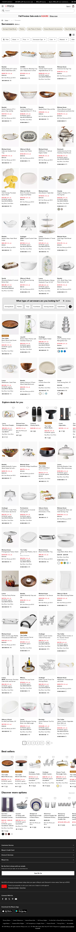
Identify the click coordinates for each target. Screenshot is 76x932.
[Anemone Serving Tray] (65, 54)
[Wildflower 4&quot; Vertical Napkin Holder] (47, 136)
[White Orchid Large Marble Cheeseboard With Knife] (10, 621)
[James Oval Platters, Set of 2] (28, 537)
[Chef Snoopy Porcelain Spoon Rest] (10, 178)
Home (6, 20)
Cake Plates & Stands (34, 29)
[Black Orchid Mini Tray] (47, 537)
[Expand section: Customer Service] (38, 845)
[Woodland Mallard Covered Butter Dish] (10, 265)
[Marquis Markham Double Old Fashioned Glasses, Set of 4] (64, 804)
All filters (68, 301)
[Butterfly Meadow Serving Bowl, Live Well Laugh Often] (28, 707)
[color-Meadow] (65, 563)
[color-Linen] (40, 393)
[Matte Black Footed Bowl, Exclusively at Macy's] (51, 414)
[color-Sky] (46, 393)
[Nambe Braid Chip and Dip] (47, 94)
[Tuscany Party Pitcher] (10, 581)
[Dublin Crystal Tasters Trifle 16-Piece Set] (47, 621)
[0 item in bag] (73, 6)
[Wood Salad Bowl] (47, 452)
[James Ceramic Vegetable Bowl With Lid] (65, 707)
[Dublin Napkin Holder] (47, 324)
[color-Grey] (59, 351)
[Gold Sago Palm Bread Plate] (65, 224)
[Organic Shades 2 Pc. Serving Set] (65, 178)
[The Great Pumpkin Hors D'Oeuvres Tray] (8, 414)
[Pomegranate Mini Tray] (22, 414)
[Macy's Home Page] (9, 6)
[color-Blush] (6, 834)
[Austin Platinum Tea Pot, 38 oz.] (47, 707)
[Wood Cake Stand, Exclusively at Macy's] (21, 763)
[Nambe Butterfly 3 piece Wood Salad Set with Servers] (10, 452)
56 (48, 743)
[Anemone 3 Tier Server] (47, 581)
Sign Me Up (38, 873)
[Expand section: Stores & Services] (38, 855)
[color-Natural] (62, 209)
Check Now (23, 888)
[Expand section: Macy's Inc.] (38, 859)
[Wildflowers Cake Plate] (10, 368)
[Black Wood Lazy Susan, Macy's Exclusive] (7, 763)
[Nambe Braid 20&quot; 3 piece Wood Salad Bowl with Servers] (10, 54)
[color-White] (43, 393)
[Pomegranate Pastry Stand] (10, 537)
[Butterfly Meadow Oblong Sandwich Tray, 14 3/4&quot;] (47, 265)
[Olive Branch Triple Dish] (47, 178)
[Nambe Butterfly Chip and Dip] (28, 581)
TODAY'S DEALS (7, 2)
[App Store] (7, 911)
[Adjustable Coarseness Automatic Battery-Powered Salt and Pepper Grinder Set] (65, 414)
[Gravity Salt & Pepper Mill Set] (36, 414)
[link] (10, 73)
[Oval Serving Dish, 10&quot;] (65, 368)
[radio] (58, 209)
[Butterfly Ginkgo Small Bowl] (28, 452)
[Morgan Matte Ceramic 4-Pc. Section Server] (65, 621)
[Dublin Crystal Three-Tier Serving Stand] (47, 665)
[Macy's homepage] (2, 20)
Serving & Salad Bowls (9, 29)
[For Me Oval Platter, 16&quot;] (10, 707)
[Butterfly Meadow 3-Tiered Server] (47, 224)
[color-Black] (3, 834)
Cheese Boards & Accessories (53, 29)
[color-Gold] (58, 786)
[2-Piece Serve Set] (47, 368)
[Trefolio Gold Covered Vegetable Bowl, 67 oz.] (47, 54)
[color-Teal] (62, 351)
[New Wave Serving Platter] (65, 581)
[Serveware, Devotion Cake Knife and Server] (10, 665)
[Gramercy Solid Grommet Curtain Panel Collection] (7, 804)
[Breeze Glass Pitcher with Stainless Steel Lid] (28, 324)
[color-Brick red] (9, 834)
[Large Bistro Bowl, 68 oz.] (65, 537)
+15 (12, 834)
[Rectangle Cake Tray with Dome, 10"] (62, 763)
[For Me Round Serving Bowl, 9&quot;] (28, 265)
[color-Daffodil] (62, 563)
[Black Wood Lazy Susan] (10, 324)
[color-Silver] (61, 786)
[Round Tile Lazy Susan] (28, 665)
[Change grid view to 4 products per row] (70, 35)
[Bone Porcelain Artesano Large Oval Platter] (28, 178)
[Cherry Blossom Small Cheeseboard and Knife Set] (65, 94)
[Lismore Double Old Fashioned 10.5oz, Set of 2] (50, 804)
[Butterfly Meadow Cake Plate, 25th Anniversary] (65, 452)
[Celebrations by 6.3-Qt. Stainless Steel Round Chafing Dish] (65, 136)
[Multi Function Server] (28, 621)
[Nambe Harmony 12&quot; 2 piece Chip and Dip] (10, 94)
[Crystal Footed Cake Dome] (28, 224)
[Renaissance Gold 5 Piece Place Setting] (36, 804)
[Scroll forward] (70, 306)
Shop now (53, 16)
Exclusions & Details (13, 888)
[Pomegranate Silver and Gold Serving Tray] (65, 495)
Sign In (68, 6)
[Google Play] (21, 911)
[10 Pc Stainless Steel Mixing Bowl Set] (65, 324)
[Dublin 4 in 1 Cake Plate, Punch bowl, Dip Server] (10, 495)
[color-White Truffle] (62, 393)
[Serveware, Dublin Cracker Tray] (35, 763)
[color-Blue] (65, 351)
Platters (22, 29)
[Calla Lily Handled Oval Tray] (10, 136)
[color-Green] (59, 209)
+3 (70, 563)
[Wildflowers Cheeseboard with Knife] (65, 665)
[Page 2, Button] (52, 743)
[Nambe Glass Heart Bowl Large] (10, 224)
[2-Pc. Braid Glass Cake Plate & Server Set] (65, 265)
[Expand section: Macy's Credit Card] (38, 850)
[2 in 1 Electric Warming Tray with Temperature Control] (28, 54)
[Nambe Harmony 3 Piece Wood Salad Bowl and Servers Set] (28, 368)
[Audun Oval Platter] (28, 136)
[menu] (2, 6)
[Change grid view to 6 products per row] (74, 35)
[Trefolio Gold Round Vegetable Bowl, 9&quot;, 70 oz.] (28, 94)
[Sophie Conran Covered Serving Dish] (28, 495)
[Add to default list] (13, 408)
